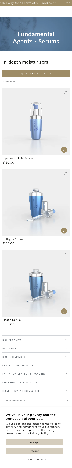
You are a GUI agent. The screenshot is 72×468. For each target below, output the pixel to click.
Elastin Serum (11, 319)
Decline (34, 451)
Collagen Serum (12, 239)
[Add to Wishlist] (65, 92)
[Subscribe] (68, 400)
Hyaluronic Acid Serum (17, 158)
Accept (34, 442)
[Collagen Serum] (36, 202)
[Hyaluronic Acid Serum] (36, 121)
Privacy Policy (39, 433)
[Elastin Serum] (36, 283)
